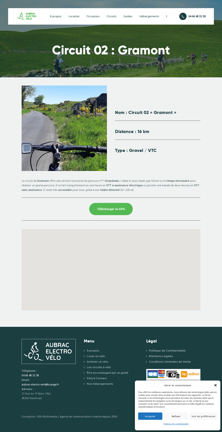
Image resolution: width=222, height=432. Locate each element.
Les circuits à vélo (99, 367)
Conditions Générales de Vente (170, 361)
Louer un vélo (96, 356)
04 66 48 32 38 (30, 375)
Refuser (176, 416)
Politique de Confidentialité (176, 424)
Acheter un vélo (97, 361)
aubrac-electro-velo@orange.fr (40, 384)
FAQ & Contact (97, 378)
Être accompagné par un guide (107, 372)
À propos (93, 350)
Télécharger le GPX (111, 209)
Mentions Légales (161, 356)
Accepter (150, 416)
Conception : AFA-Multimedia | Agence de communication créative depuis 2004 (69, 416)
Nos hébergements (100, 383)
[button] (215, 385)
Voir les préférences (203, 416)
